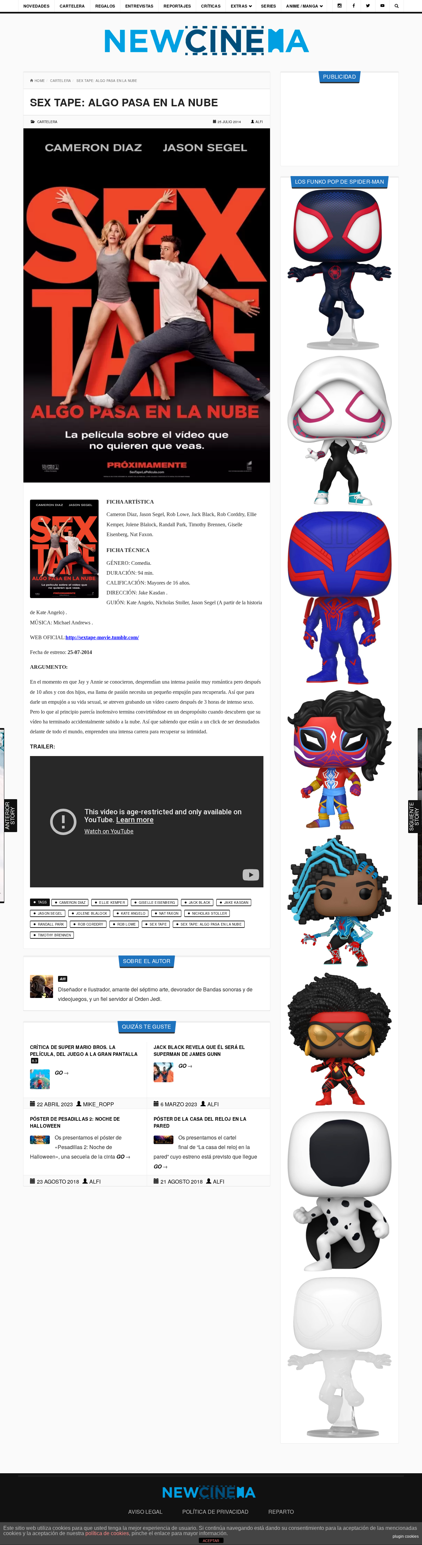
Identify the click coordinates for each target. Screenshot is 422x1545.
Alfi (259, 121)
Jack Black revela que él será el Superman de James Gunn (199, 1050)
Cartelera (72, 6)
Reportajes (177, 6)
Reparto (281, 1511)
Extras (239, 6)
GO (62, 1072)
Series (268, 6)
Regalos (105, 6)
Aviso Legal (145, 1511)
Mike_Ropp (98, 1104)
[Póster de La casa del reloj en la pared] (163, 1139)
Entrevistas (139, 6)
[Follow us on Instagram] (340, 6)
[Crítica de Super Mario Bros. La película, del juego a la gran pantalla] (40, 1078)
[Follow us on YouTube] (382, 6)
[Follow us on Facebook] (354, 6)
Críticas (211, 6)
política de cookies (107, 1533)
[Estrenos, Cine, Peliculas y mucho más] (211, 40)
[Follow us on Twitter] (368, 6)
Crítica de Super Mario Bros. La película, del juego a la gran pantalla (84, 1050)
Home (40, 80)
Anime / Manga (302, 6)
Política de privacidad (215, 1511)
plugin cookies (406, 1536)
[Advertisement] (339, 125)
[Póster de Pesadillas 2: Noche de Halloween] (40, 1139)
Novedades (36, 6)
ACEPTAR (211, 1541)
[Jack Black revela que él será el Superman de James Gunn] (163, 1071)
